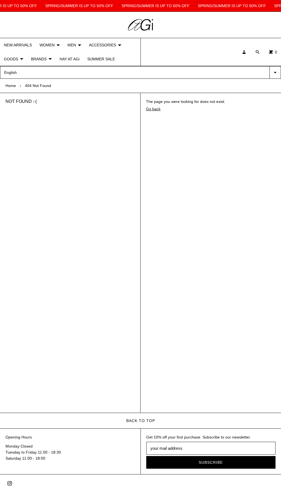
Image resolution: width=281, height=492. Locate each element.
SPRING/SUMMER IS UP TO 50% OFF (78, 6)
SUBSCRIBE (211, 462)
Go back (153, 109)
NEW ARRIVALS (18, 45)
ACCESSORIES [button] (102, 45)
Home (10, 85)
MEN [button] (72, 45)
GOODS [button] (11, 59)
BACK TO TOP (140, 420)
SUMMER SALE (101, 59)
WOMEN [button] (47, 45)
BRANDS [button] (39, 59)
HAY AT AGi (70, 59)
